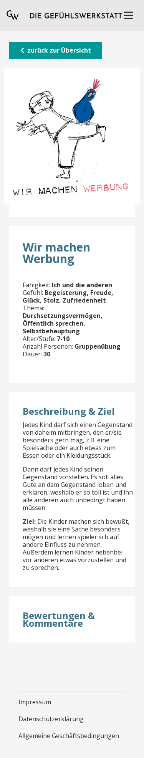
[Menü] (128, 15)
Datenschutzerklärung (51, 719)
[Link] (12, 15)
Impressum (34, 702)
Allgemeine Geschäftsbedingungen (68, 736)
